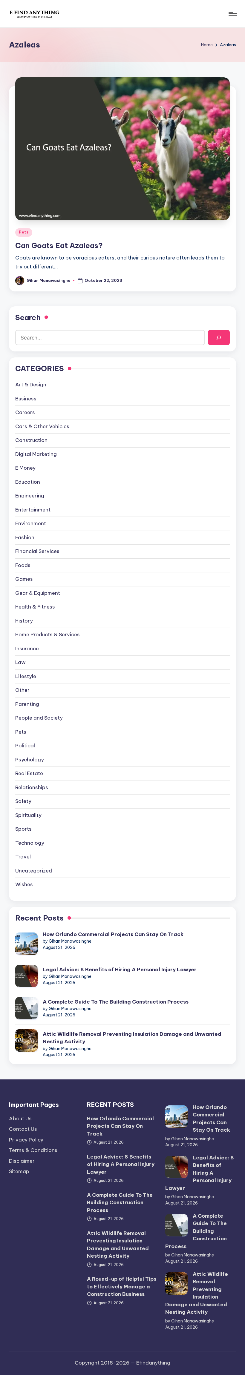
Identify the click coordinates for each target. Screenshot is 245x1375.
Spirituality (28, 815)
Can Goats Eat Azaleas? (59, 245)
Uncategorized (33, 870)
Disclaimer (22, 1161)
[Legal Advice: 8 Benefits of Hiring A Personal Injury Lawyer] (26, 976)
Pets (24, 232)
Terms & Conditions (33, 1150)
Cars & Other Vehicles (42, 426)
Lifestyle (25, 676)
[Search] (219, 337)
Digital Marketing (36, 454)
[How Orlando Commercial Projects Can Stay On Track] (26, 943)
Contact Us (23, 1129)
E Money (25, 468)
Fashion (24, 537)
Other (22, 690)
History (24, 620)
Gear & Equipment (37, 593)
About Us (20, 1118)
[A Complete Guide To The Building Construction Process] (26, 1008)
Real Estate (29, 773)
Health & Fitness (35, 606)
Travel (23, 856)
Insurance (27, 648)
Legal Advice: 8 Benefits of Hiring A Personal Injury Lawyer (120, 969)
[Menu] (232, 14)
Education (27, 482)
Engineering (29, 495)
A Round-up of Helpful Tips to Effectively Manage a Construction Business (121, 1286)
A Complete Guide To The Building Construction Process (116, 1001)
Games (24, 579)
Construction (31, 440)
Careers (25, 412)
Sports (23, 829)
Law (20, 662)
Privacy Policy (26, 1139)
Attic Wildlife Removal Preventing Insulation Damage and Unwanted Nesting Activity (132, 1038)
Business (25, 398)
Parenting (27, 704)
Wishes (24, 884)
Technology (29, 843)
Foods (22, 565)
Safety (23, 801)
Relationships (31, 787)
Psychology (29, 759)
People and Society (39, 718)
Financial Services (37, 551)
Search (28, 317)
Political (25, 745)
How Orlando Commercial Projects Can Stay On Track (113, 934)
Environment (30, 523)
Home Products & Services (47, 634)
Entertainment (32, 509)
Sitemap (19, 1171)
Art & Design (30, 384)
